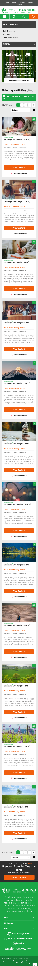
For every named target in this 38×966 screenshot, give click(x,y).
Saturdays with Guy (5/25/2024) (17, 807)
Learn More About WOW (19, 80)
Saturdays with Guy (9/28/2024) (17, 625)
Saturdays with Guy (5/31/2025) (17, 383)
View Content (19, 167)
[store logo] (19, 10)
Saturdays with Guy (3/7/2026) (16, 262)
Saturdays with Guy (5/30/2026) (17, 139)
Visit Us (30, 2)
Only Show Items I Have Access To (18, 97)
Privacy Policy (25, 963)
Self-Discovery (9, 31)
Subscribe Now (19, 877)
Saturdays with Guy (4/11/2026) (17, 201)
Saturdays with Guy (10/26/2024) (17, 565)
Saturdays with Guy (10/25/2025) (17, 323)
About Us (21, 2)
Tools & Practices (10, 37)
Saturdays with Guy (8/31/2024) (17, 686)
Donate (19, 4)
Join (14, 2)
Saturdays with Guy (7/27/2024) (17, 746)
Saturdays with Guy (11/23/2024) (17, 504)
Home (8, 2)
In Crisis (6, 34)
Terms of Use (15, 963)
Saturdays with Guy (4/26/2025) (17, 444)
